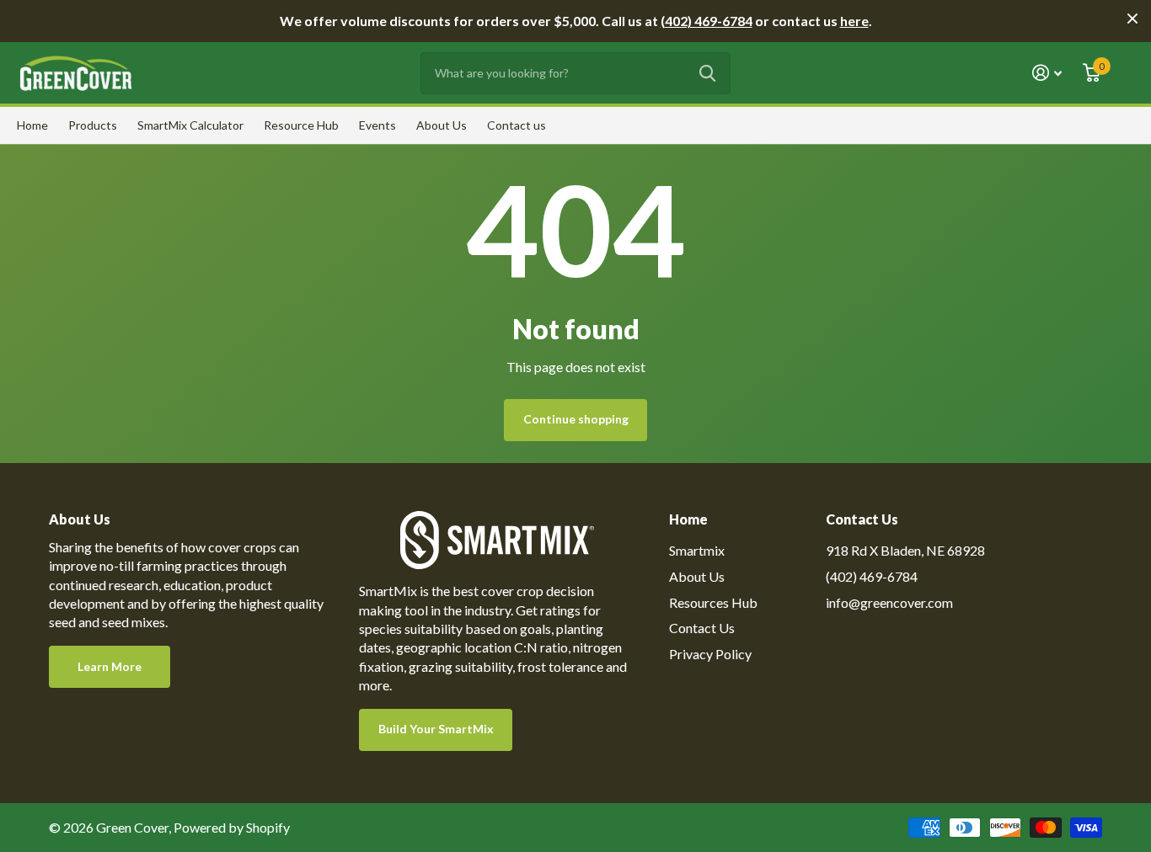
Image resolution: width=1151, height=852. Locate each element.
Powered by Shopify (232, 827)
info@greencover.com (889, 602)
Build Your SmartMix (436, 729)
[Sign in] (1047, 73)
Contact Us (702, 628)
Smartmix (697, 550)
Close (1132, 18)
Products (92, 125)
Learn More (110, 666)
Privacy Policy (710, 654)
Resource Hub (301, 125)
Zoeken (707, 73)
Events (377, 125)
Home (32, 125)
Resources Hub (713, 602)
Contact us (516, 125)
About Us (441, 125)
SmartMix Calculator (190, 125)
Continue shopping (576, 419)
